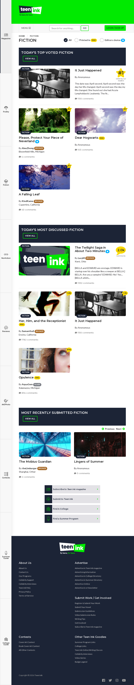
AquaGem (27, 384)
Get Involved (80, 623)
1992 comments (85, 283)
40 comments (28, 209)
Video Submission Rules (85, 615)
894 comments (29, 393)
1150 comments (85, 98)
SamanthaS (28, 331)
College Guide (6, 644)
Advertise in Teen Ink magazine (88, 568)
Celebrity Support (26, 580)
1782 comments (29, 339)
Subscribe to (69, 489)
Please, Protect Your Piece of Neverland (41, 139)
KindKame (27, 201)
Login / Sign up (115, 28)
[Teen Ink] (30, 10)
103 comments (85, 150)
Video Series (80, 658)
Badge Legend (81, 662)
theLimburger (29, 468)
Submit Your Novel (83, 607)
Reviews (6, 331)
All (70, 40)
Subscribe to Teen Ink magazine (88, 627)
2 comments (28, 477)
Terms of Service (26, 595)
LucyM (81, 258)
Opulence (26, 377)
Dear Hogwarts (86, 138)
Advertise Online (82, 584)
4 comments (28, 157)
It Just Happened (88, 70)
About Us (23, 568)
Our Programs (25, 576)
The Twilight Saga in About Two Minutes (90, 249)
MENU (25, 28)
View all (30, 58)
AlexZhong (28, 148)
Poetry (6, 112)
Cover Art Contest (27, 642)
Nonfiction (6, 258)
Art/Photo (6, 404)
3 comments (83, 473)
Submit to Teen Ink (63, 499)
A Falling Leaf (29, 194)
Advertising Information (85, 572)
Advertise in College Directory (88, 576)
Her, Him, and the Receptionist (42, 321)
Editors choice (113, 40)
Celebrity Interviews (27, 584)
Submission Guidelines (85, 611)
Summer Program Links (85, 642)
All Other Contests (27, 650)
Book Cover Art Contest (29, 646)
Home (22, 36)
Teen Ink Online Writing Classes (89, 650)
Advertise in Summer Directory (88, 580)
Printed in (87, 40)
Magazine (5, 39)
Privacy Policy (25, 592)
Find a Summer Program (65, 518)
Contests (6, 478)
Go (84, 28)
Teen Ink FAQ (24, 588)
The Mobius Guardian (35, 461)
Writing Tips (80, 619)
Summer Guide (6, 557)
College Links (80, 646)
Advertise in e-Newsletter (86, 588)
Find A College (60, 509)
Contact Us (23, 572)
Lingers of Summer (89, 461)
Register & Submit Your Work (87, 603)
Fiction (6, 185)
